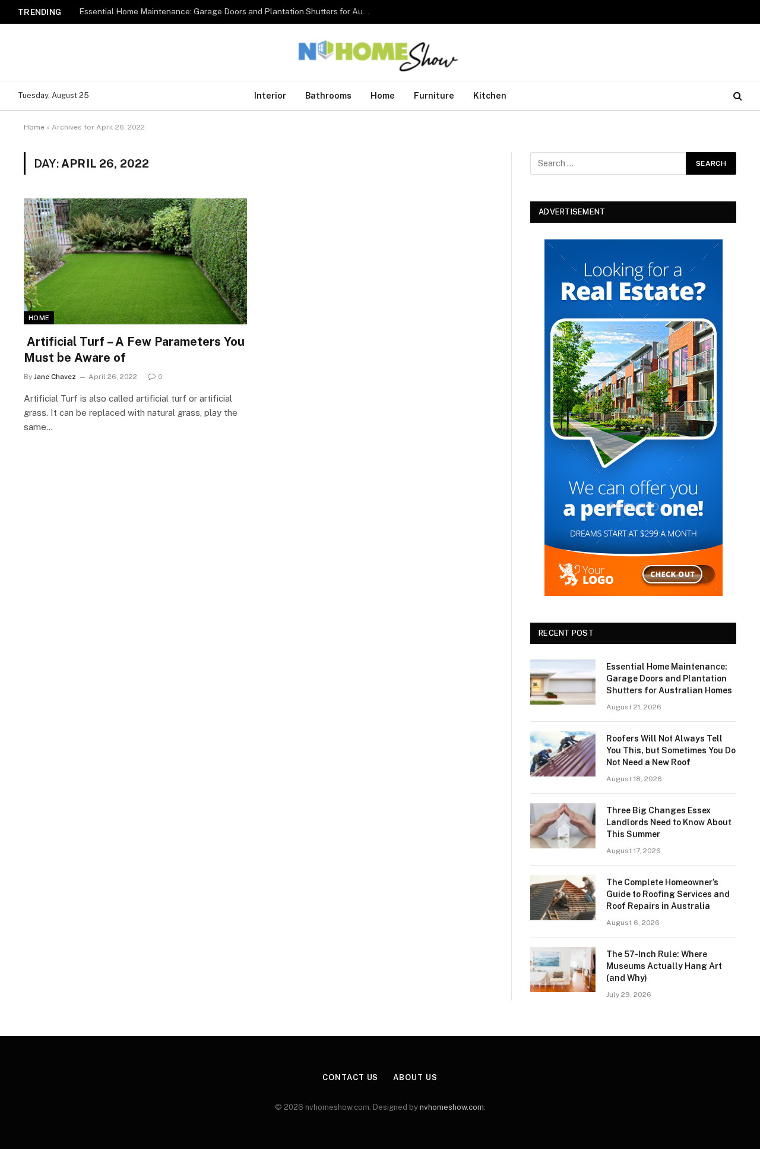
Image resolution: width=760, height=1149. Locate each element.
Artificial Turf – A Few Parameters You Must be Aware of (134, 349)
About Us (415, 1077)
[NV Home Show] (380, 52)
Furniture (434, 95)
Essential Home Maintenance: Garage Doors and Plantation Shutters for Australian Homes (669, 678)
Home (382, 95)
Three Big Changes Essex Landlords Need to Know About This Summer (669, 822)
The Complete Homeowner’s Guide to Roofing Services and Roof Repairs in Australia (668, 894)
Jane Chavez (55, 377)
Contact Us (350, 1077)
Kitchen (489, 95)
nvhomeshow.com (452, 1107)
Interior (270, 95)
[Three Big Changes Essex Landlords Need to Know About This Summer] (563, 825)
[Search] (736, 96)
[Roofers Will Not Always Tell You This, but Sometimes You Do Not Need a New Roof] (563, 753)
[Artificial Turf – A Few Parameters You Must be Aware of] (135, 261)
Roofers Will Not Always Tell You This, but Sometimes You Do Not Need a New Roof (227, 11)
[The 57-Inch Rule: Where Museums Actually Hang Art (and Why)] (563, 969)
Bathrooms (328, 95)
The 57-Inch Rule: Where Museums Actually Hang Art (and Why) (664, 966)
